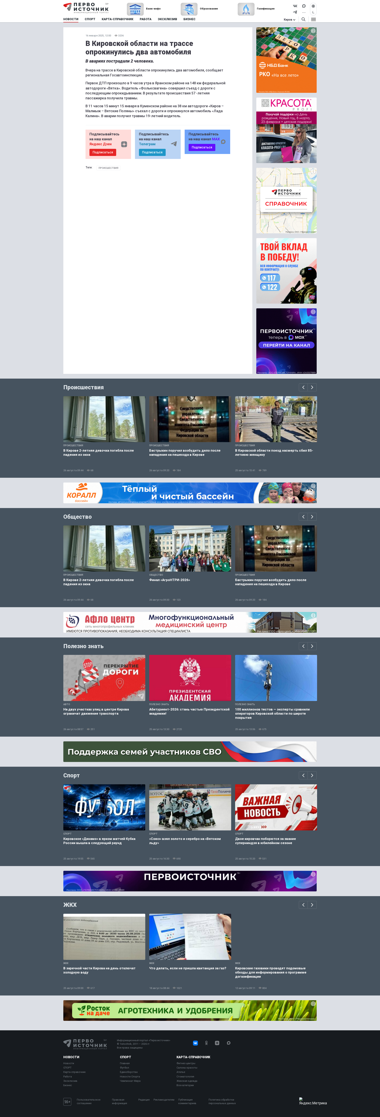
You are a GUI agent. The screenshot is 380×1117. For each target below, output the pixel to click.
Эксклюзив (70, 1080)
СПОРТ (67, 1067)
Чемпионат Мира (130, 1080)
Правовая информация (119, 1101)
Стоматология (185, 1076)
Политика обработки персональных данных (222, 1101)
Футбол (124, 1067)
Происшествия (108, 168)
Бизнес (67, 1085)
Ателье (181, 1071)
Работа (67, 1076)
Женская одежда (187, 1080)
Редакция (144, 1099)
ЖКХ (70, 904)
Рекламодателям (164, 1099)
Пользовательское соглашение (88, 1101)
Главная (125, 1063)
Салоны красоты (187, 1067)
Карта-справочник (74, 1071)
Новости (71, 1057)
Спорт (71, 775)
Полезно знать (83, 646)
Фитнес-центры (186, 1063)
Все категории (185, 1085)
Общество (77, 516)
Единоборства (129, 1071)
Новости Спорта (130, 1076)
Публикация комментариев (187, 1101)
